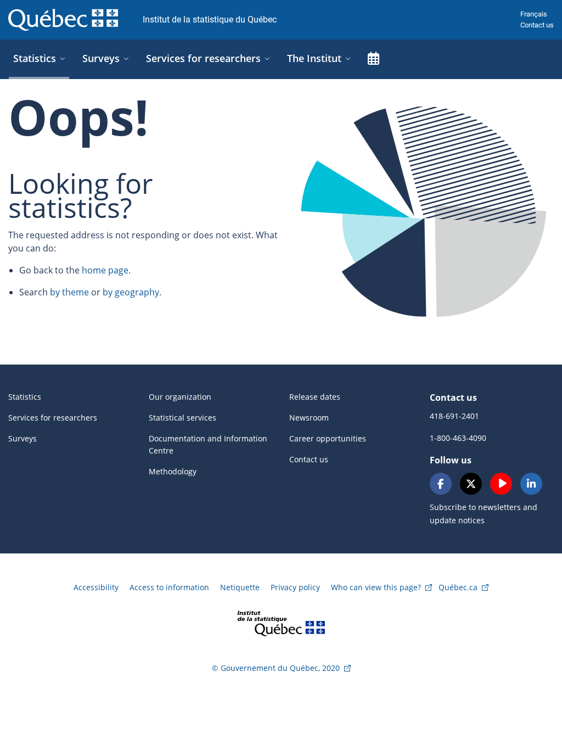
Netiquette (240, 587)
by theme (69, 292)
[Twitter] (471, 484)
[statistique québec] (281, 622)
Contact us (537, 25)
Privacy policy (295, 587)
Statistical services (182, 417)
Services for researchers (52, 417)
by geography (131, 292)
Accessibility (96, 587)
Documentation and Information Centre (208, 444)
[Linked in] (531, 484)
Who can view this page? (376, 587)
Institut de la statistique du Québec (210, 19)
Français (533, 14)
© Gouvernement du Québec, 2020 (276, 668)
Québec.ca (458, 587)
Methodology (172, 471)
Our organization (180, 396)
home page (105, 270)
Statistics (24, 396)
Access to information (169, 587)
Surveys (22, 438)
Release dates (314, 396)
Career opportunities (327, 438)
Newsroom (309, 417)
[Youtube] (501, 484)
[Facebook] (441, 484)
